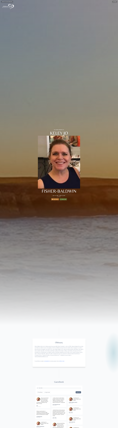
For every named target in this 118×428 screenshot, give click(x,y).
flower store (62, 361)
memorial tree (47, 361)
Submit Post (78, 392)
